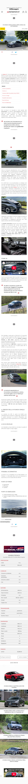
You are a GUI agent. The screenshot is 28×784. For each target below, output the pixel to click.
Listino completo (23, 657)
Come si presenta (6, 88)
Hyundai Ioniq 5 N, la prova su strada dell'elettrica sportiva (14, 736)
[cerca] (26, 12)
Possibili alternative (7, 98)
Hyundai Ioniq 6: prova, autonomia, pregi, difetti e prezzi (14, 760)
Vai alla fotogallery (5, 521)
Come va (4, 91)
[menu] (2, 12)
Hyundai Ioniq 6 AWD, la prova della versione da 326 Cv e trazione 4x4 (14, 711)
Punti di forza (5, 100)
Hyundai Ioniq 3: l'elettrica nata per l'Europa (14, 686)
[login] (23, 12)
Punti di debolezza (6, 102)
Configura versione (5, 657)
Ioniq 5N (18, 364)
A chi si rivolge (5, 95)
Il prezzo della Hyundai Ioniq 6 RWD (10, 93)
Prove (2, 28)
